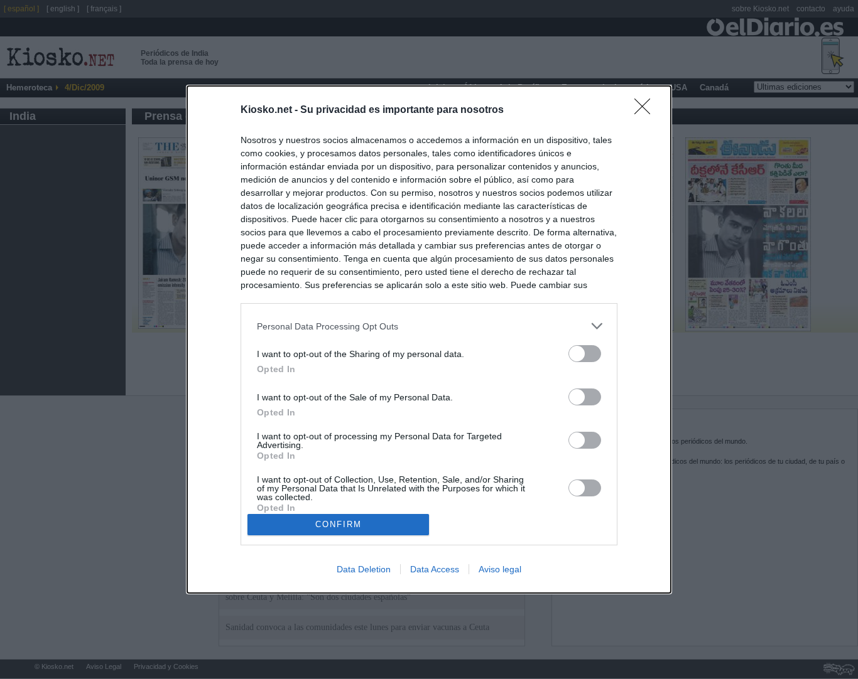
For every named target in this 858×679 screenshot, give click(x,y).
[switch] (584, 353)
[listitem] (429, 326)
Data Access (434, 569)
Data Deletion (364, 569)
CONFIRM (338, 524)
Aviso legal (500, 569)
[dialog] (429, 339)
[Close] (646, 110)
